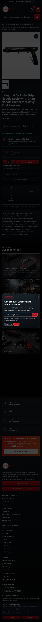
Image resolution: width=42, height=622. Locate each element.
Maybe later (8, 324)
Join (35, 315)
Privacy (16, 324)
